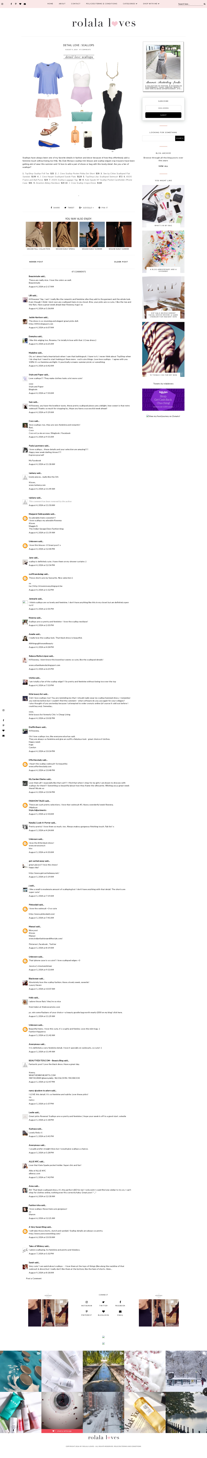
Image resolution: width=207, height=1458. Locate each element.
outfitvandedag (36, 574)
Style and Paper (36, 374)
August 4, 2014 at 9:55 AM (41, 437)
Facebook (66, 433)
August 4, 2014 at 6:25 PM (41, 669)
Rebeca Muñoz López (38, 656)
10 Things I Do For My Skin (163, 375)
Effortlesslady (35, 760)
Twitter (52, 944)
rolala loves (88, 1446)
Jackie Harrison (36, 317)
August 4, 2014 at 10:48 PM (42, 770)
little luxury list (36, 694)
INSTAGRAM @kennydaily (41, 1078)
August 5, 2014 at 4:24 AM (41, 830)
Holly (31, 997)
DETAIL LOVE (64, 41)
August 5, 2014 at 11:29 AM (42, 1016)
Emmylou (33, 336)
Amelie (32, 634)
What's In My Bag (163, 225)
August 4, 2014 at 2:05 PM (41, 625)
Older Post (121, 262)
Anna (31, 1186)
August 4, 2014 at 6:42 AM (41, 365)
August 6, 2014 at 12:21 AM (42, 1218)
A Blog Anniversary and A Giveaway (163, 270)
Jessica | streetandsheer (40, 966)
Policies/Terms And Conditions (127, 1446)
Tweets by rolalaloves (163, 383)
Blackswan (34, 978)
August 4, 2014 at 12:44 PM (42, 549)
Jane (31, 557)
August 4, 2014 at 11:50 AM (42, 505)
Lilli (30, 295)
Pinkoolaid (33, 904)
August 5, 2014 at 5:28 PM (41, 1152)
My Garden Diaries (37, 779)
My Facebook (35, 460)
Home (50, 4)
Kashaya (33, 1129)
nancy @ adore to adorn (40, 1090)
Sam (31, 402)
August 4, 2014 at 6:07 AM (41, 327)
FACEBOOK (74, 1078)
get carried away (36, 861)
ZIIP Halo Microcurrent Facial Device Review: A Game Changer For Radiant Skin (163, 315)
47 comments (85, 49)
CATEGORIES (129, 4)
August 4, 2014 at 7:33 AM (41, 393)
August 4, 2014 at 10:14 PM (42, 751)
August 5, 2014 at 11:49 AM (42, 1051)
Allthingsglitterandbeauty (41, 643)
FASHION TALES (36, 801)
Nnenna (32, 618)
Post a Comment (34, 1278)
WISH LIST (105, 41)
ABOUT (62, 4)
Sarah (31, 1262)
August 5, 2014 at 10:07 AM (42, 989)
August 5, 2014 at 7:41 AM (41, 918)
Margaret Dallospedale (39, 514)
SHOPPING (96, 41)
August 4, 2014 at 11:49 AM (42, 489)
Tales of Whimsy (36, 1246)
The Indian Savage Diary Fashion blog (46, 529)
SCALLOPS (87, 41)
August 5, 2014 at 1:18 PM (41, 1120)
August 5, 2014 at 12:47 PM (42, 1082)
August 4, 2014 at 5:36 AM (41, 308)
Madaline (33, 352)
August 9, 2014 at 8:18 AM (41, 1272)
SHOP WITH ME (150, 4)
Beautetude (34, 276)
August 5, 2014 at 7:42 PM (41, 1177)
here (120, 1012)
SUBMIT (163, 115)
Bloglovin (33, 389)
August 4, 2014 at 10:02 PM (42, 718)
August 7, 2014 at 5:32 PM (41, 1253)
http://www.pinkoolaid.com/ (42, 914)
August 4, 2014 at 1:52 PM (41, 590)
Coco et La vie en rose (39, 433)
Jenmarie (33, 598)
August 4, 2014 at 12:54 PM (42, 565)
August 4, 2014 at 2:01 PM (41, 609)
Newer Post (36, 262)
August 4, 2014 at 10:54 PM (42, 792)
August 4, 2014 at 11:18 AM (42, 464)
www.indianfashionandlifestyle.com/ (46, 938)
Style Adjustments (37, 810)
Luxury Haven (35, 985)
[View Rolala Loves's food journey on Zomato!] (163, 416)
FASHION (73, 41)
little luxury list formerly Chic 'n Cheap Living (49, 714)
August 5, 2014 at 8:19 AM (41, 948)
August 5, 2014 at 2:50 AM (41, 814)
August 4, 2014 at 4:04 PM (41, 647)
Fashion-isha (35, 1205)
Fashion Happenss (37, 1031)
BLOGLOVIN (61, 1078)
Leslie (31, 1112)
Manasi (32, 926)
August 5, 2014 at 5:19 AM (41, 876)
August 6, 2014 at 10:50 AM (42, 1237)
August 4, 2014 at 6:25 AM (41, 344)
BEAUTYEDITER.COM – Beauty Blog (46, 1060)
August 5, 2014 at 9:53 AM (41, 969)
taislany (32, 473)
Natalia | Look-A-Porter (40, 822)
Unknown (33, 541)
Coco (31, 421)
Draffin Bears (35, 727)
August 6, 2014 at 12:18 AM (42, 1196)
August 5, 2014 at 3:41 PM (41, 1136)
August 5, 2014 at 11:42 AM (42, 1035)
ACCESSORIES (54, 41)
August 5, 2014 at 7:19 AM (41, 896)
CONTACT (76, 4)
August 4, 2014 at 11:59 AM (42, 532)
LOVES (80, 41)
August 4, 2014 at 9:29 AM (41, 412)
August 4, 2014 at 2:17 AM (41, 286)
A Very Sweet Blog (37, 1227)
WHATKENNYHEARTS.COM (42, 1075)
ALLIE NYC (34, 1161)
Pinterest (33, 944)
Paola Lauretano (36, 445)
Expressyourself (36, 455)
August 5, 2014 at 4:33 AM (41, 852)
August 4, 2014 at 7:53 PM (41, 685)
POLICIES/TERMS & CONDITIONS (101, 4)
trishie (32, 678)
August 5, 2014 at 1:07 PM (41, 1103)
